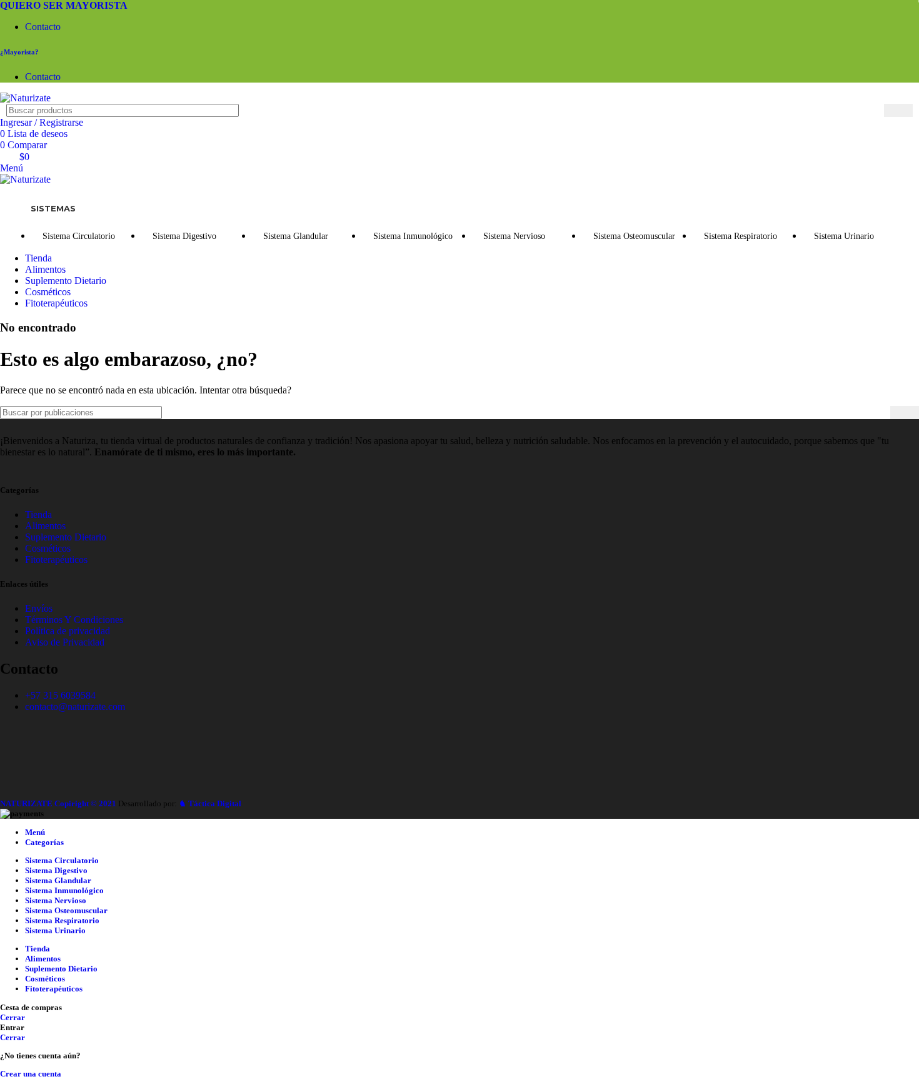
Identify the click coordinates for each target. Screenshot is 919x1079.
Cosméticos (48, 548)
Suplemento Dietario (65, 537)
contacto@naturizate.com (75, 706)
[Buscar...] (898, 110)
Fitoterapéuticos (56, 559)
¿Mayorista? (19, 52)
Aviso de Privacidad (64, 642)
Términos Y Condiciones (74, 619)
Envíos (39, 608)
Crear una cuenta (30, 1073)
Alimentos (45, 525)
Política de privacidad (67, 631)
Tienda (38, 514)
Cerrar (12, 1017)
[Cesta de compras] (4, 190)
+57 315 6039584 (60, 695)
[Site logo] (25, 98)
